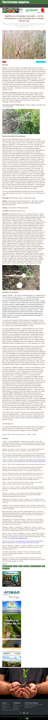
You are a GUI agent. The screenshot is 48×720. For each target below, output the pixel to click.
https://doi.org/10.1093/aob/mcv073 (18, 538)
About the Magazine (18, 705)
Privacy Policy (16, 709)
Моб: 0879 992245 (6, 707)
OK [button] (27, 718)
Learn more (23, 718)
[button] (5, 43)
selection (15, 566)
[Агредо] (11, 593)
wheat (43, 566)
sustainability (26, 566)
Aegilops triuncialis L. (7, 566)
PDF (5, 61)
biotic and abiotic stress (35, 566)
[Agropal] (11, 661)
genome (20, 566)
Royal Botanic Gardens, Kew (17, 211)
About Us (15, 704)
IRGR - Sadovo (6, 568)
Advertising (16, 707)
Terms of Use (16, 708)
